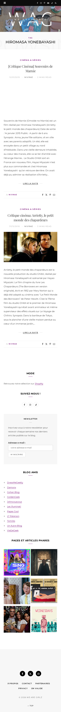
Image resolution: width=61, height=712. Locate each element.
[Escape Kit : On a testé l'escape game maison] (44, 591)
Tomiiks (11, 521)
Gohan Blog (13, 492)
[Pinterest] (50, 195)
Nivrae (28, 77)
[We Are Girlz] (30, 19)
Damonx (11, 487)
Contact (27, 683)
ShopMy (39, 383)
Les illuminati (14, 506)
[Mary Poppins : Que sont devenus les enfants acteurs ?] (17, 591)
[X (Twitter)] (30, 673)
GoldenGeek (13, 497)
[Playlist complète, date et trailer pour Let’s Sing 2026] (17, 563)
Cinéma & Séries (30, 60)
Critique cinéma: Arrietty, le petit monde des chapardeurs (30, 217)
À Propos (13, 683)
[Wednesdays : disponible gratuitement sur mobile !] (44, 620)
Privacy (23, 688)
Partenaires (42, 683)
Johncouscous (14, 501)
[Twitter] (46, 195)
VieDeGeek (13, 530)
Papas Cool (13, 511)
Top (31, 706)
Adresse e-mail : (16, 442)
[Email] (54, 195)
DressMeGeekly (15, 482)
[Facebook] (42, 195)
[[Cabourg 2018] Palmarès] (17, 620)
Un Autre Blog (14, 525)
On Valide (37, 688)
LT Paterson (13, 516)
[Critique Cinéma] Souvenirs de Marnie (30, 68)
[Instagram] (38, 673)
